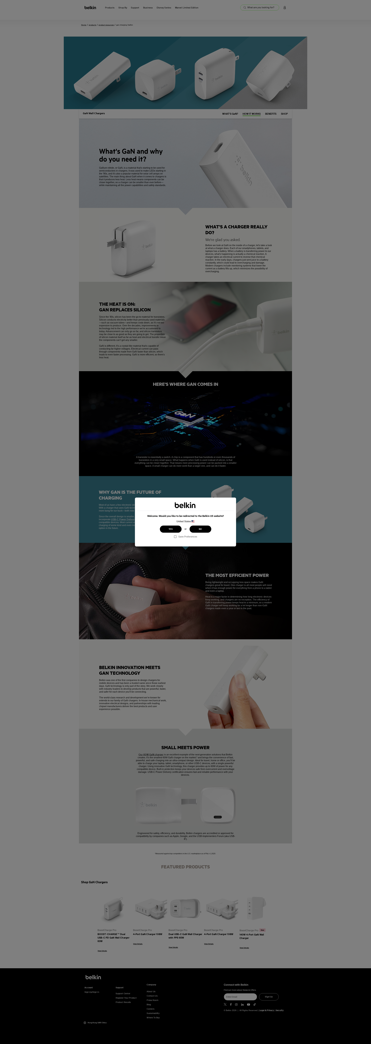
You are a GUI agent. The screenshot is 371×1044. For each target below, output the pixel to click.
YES (171, 529)
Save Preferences (187, 536)
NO (200, 529)
